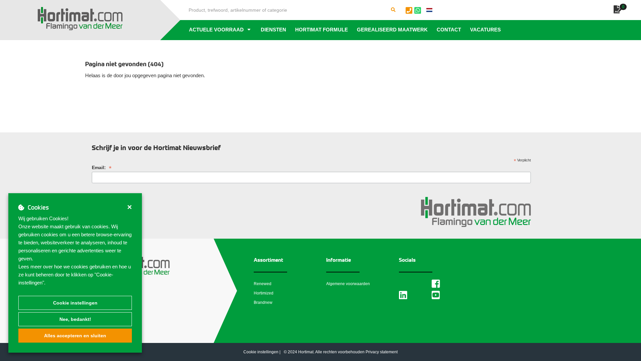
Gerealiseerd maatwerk (392, 29)
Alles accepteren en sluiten (75, 335)
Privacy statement (382, 352)
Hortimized (263, 293)
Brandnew (263, 302)
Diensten (273, 29)
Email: (102, 167)
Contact (449, 29)
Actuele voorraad (216, 29)
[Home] (80, 18)
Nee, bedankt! (75, 319)
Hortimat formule (321, 29)
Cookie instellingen (75, 303)
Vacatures (485, 29)
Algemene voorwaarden (348, 283)
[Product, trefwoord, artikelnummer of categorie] (393, 10)
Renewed (262, 283)
